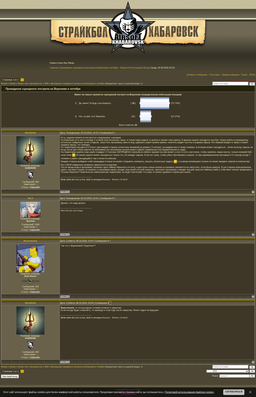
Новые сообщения (197, 74)
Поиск (244, 74)
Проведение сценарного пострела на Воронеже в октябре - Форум (93, 67)
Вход (145, 67)
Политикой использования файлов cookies (189, 392)
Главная (54, 67)
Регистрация (135, 67)
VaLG (30, 198)
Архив (13, 83)
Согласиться (233, 391)
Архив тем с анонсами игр (30, 83)
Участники (214, 74)
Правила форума (230, 74)
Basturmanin (30, 241)
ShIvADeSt (30, 133)
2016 (47, 83)
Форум (4, 83)
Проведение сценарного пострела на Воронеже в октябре (77, 83)
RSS (251, 74)
